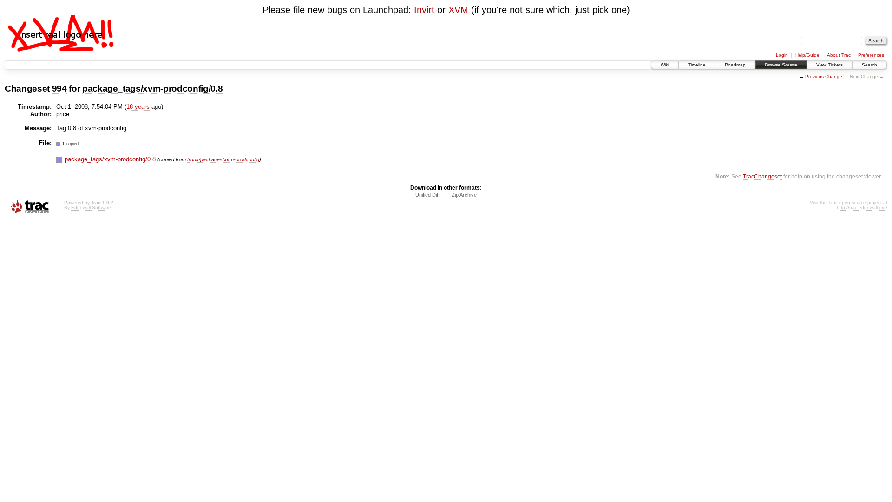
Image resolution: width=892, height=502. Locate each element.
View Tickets (829, 64)
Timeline (697, 64)
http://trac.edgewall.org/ (862, 207)
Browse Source (781, 64)
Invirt (424, 10)
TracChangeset (762, 176)
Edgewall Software (91, 207)
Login (782, 55)
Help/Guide (807, 55)
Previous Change (823, 76)
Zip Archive (464, 195)
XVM (458, 10)
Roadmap (735, 64)
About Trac (839, 55)
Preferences (871, 55)
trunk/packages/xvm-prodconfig (223, 159)
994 (59, 88)
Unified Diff (427, 195)
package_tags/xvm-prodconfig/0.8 (152, 88)
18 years (138, 106)
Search (869, 64)
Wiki (665, 64)
